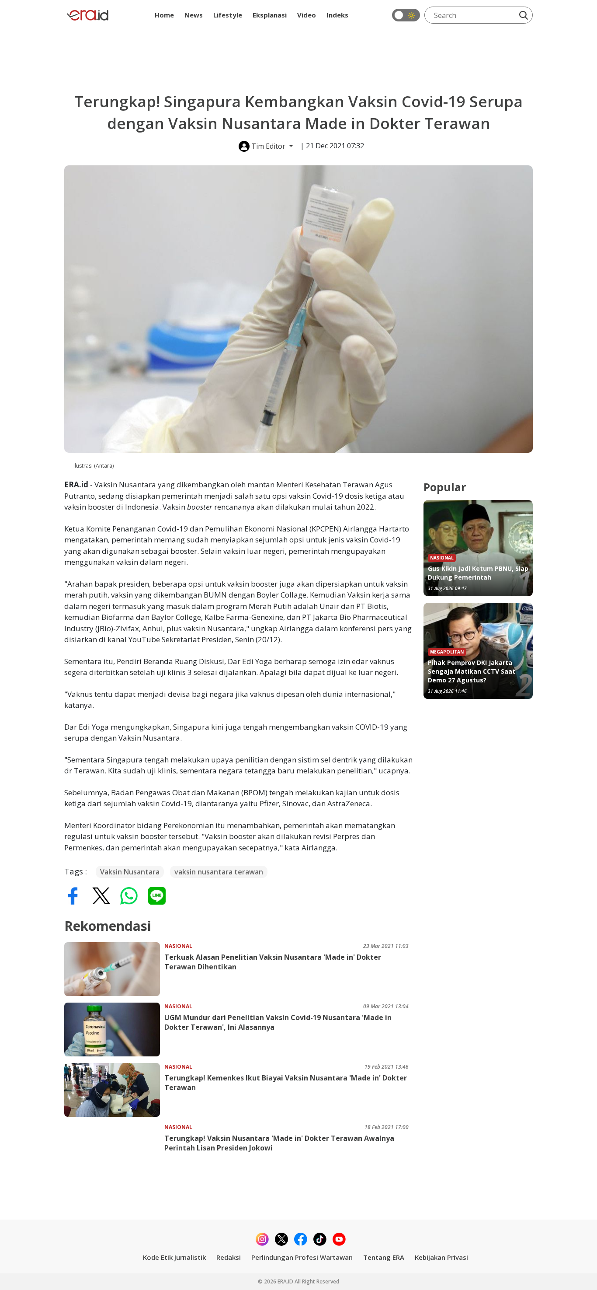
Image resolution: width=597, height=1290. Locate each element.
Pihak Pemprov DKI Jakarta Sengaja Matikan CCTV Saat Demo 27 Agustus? (471, 671)
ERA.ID (286, 1281)
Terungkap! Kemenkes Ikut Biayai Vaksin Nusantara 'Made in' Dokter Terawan (285, 1082)
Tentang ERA (383, 1257)
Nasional (178, 946)
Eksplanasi (270, 14)
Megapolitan (447, 652)
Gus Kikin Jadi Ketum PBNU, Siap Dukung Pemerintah (478, 572)
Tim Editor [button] (268, 146)
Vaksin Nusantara (130, 872)
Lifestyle (227, 14)
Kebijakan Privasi (441, 1257)
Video (306, 14)
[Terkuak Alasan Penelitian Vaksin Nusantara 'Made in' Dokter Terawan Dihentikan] (114, 969)
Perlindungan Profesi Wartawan (302, 1257)
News (193, 14)
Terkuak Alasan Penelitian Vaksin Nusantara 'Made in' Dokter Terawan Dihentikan (272, 962)
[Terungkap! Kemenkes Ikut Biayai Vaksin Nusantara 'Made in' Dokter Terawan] (114, 1090)
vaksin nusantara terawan (218, 872)
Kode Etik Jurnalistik (174, 1257)
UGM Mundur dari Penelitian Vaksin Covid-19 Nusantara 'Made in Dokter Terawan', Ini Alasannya (278, 1022)
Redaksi (228, 1257)
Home (164, 14)
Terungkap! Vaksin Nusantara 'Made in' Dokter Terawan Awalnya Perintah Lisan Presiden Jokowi (279, 1143)
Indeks (337, 14)
